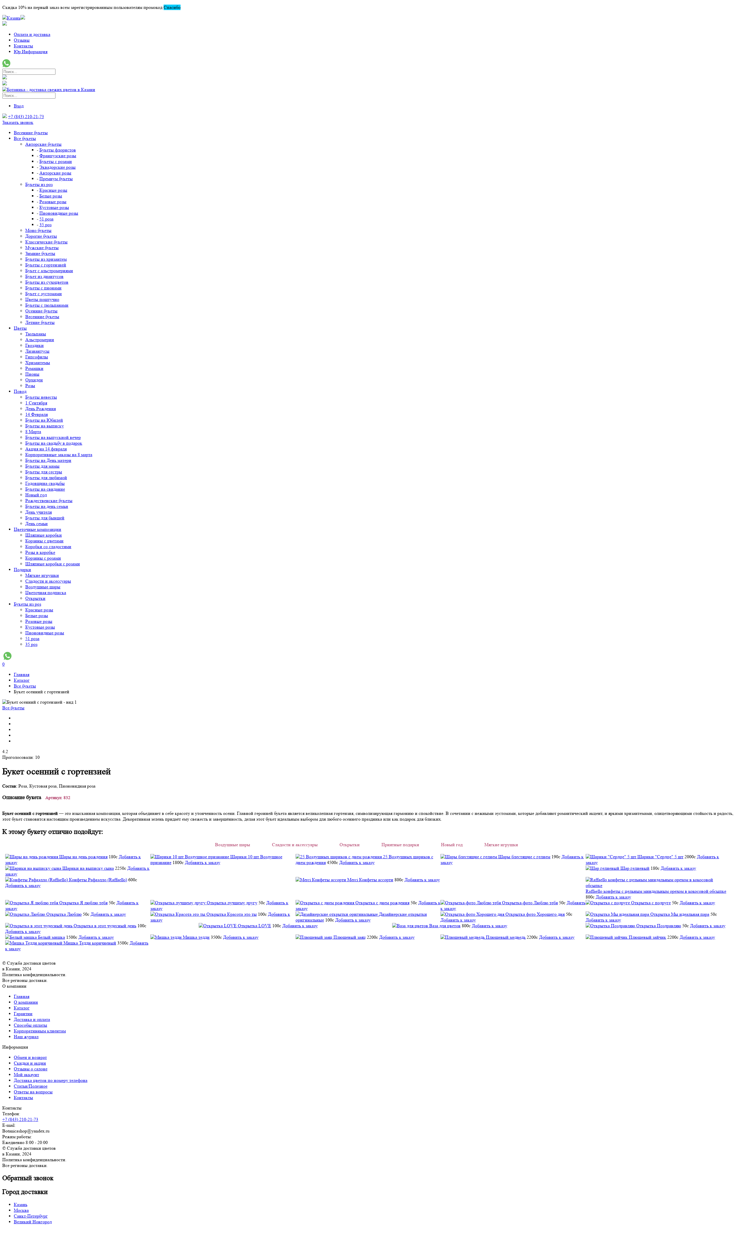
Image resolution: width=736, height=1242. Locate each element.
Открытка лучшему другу (232, 902)
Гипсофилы (36, 357)
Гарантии (23, 1013)
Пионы (32, 374)
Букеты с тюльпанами (46, 305)
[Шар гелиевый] (603, 868)
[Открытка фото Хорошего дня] (472, 914)
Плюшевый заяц (350, 937)
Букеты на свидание (45, 489)
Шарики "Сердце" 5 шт (660, 856)
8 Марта (33, 431)
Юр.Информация (30, 51)
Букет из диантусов (44, 276)
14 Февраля (36, 414)
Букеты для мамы (42, 466)
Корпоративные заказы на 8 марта (58, 454)
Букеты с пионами (43, 288)
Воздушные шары (42, 587)
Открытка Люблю (64, 914)
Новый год (36, 495)
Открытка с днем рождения (382, 902)
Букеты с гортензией (45, 265)
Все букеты (25, 138)
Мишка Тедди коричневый (90, 943)
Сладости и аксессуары (48, 581)
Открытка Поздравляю (658, 925)
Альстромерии (39, 339)
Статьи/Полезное (30, 1086)
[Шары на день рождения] (32, 856)
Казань (20, 1204)
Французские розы (57, 155)
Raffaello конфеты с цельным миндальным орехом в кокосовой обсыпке (656, 891)
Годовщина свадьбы (45, 483)
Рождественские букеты (48, 500)
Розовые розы (52, 201)
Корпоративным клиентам (40, 1031)
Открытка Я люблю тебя (83, 902)
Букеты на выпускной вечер (53, 437)
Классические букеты (46, 242)
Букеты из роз (39, 184)
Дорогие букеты (41, 236)
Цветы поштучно (42, 299)
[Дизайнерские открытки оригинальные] (337, 914)
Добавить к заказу (202, 862)
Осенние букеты (41, 311)
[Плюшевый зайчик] (607, 937)
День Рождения (40, 408)
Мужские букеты (42, 247)
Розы (30, 385)
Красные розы (53, 190)
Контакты (23, 46)
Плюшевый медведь (506, 937)
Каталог (22, 1008)
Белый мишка (51, 937)
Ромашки (34, 368)
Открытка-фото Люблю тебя (530, 902)
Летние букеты (40, 322)
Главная (21, 996)
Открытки (35, 598)
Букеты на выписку (44, 426)
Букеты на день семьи (46, 506)
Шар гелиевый (634, 868)
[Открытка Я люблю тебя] (32, 902)
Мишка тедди (196, 937)
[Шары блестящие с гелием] (469, 856)
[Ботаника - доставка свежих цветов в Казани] (48, 89)
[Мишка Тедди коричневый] (34, 943)
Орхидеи (34, 380)
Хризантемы (37, 362)
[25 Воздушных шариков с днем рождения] (339, 856)
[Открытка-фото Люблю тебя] (471, 902)
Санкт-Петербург (31, 1216)
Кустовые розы (54, 207)
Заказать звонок (17, 122)
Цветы (20, 328)
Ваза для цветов (445, 925)
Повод (20, 391)
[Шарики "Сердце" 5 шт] (611, 856)
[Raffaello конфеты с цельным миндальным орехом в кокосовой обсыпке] (658, 885)
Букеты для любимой (46, 477)
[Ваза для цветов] (410, 925)
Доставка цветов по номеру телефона (50, 1080)
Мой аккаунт (26, 1074)
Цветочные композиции (37, 529)
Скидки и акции (30, 1063)
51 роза (46, 219)
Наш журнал (26, 1036)
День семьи (36, 523)
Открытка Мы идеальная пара (679, 914)
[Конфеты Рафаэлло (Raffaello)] (37, 879)
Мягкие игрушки (42, 575)
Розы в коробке (40, 552)
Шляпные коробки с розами (52, 564)
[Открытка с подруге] (608, 902)
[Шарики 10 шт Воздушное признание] (190, 856)
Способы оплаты (30, 1025)
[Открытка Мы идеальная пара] (618, 914)
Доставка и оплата (32, 1019)
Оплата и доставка (32, 34)
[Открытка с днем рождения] (325, 902)
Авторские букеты (43, 144)
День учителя (38, 512)
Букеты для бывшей (44, 518)
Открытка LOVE (254, 925)
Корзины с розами (43, 558)
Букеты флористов (57, 150)
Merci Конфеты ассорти (370, 879)
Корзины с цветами (44, 541)
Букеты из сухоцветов (46, 282)
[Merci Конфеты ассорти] (321, 879)
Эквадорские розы (57, 167)
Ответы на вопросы (33, 1092)
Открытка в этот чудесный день (105, 925)
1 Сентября (36, 403)
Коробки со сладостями (48, 546)
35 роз (45, 224)
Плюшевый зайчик (647, 937)
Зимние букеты (40, 253)
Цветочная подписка (45, 592)
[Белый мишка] (21, 937)
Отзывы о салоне (30, 1069)
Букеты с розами (55, 161)
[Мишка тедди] (166, 937)
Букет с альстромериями (49, 270)
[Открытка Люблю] (25, 914)
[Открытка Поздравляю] (611, 925)
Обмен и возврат (30, 1057)
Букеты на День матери (48, 460)
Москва (21, 1210)
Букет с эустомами (43, 293)
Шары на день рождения (83, 856)
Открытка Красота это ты (231, 914)
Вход (19, 106)
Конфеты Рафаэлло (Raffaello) (98, 879)
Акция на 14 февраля (46, 449)
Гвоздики (34, 345)
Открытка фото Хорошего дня (535, 914)
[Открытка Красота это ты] (178, 914)
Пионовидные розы (58, 213)
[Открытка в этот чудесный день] (39, 925)
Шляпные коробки (43, 535)
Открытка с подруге (651, 902)
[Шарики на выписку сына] (33, 868)
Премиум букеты (56, 178)
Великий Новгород (33, 1221)
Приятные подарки (400, 844)
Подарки (22, 569)
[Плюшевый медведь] (463, 937)
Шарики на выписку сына (88, 868)
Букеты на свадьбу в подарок (53, 443)
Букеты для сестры (43, 472)
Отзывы (22, 40)
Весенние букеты (31, 132)
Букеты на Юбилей (44, 420)
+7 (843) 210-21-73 (26, 116)
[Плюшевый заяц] (315, 937)
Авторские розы (55, 173)
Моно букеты (38, 230)
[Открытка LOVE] (218, 925)
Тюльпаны (35, 334)
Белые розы (50, 196)
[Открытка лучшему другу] (178, 902)
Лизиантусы (37, 351)
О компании (26, 1002)
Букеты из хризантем (46, 259)
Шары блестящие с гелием (524, 856)
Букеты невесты (41, 397)
